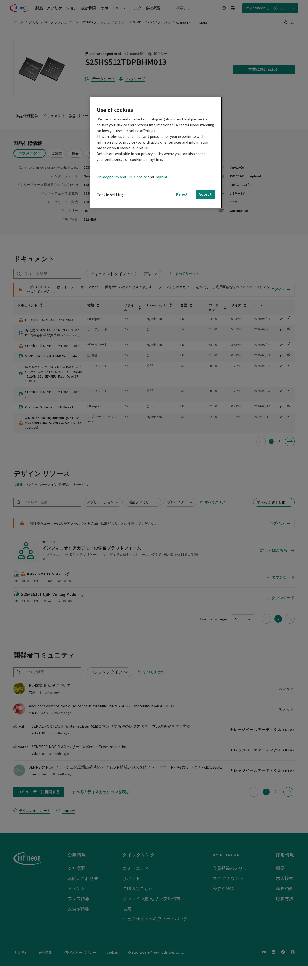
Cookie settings (111, 194)
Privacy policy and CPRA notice (122, 177)
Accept (205, 194)
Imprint (160, 177)
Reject (182, 194)
